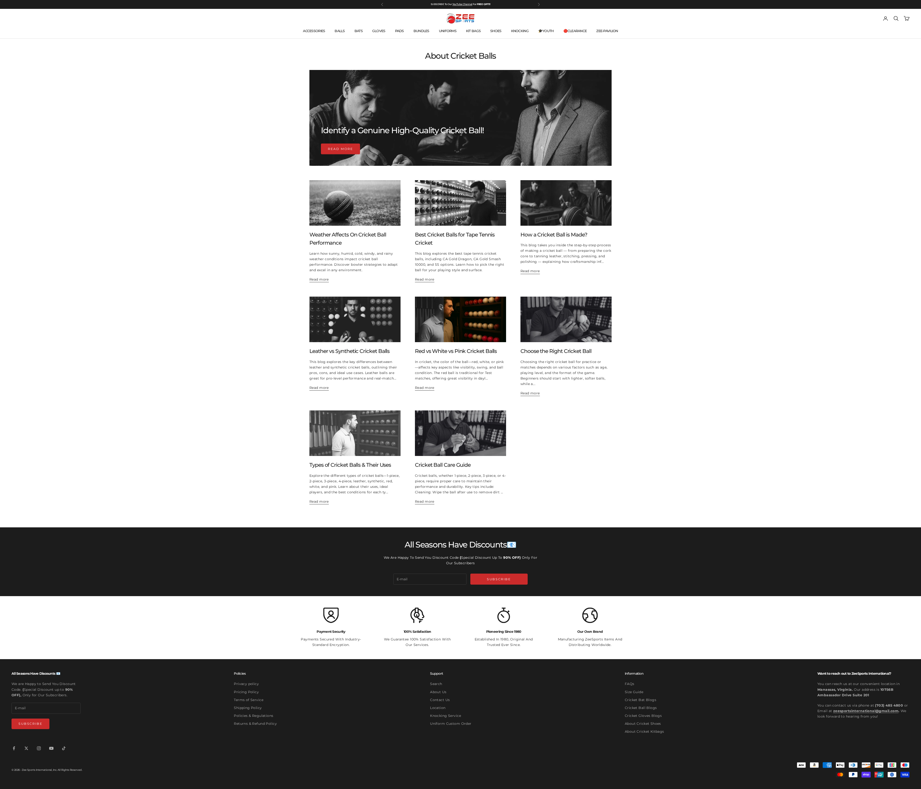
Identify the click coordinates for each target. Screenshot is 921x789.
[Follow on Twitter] (26, 748)
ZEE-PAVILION (607, 31)
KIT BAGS (473, 31)
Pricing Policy (246, 692)
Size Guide (634, 692)
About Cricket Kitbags (644, 731)
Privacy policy (246, 684)
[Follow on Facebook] (14, 748)
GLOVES (378, 31)
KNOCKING (520, 31)
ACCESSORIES (314, 31)
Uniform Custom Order (450, 723)
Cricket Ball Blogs (641, 708)
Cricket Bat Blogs (640, 700)
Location (437, 708)
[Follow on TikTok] (63, 748)
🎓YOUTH (546, 31)
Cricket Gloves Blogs (643, 716)
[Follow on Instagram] (38, 748)
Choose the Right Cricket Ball (555, 351)
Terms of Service (248, 700)
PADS (399, 31)
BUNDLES (421, 31)
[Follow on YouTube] (51, 748)
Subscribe (499, 579)
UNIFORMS (447, 31)
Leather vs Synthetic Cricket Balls (349, 351)
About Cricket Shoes (643, 723)
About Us (438, 692)
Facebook (466, 4)
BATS (358, 31)
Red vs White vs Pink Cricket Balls (456, 351)
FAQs (629, 684)
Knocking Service (445, 716)
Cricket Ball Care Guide (443, 465)
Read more (340, 149)
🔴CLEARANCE (575, 31)
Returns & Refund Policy (255, 723)
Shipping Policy (248, 708)
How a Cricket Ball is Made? (553, 234)
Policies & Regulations (253, 716)
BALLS (340, 31)
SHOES (495, 31)
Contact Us (440, 700)
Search (436, 684)
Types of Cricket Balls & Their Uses (350, 465)
